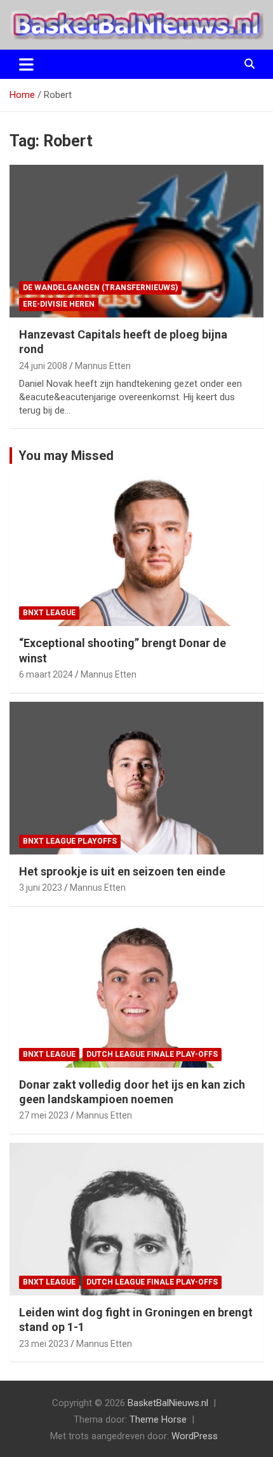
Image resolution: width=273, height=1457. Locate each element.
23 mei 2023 (44, 1344)
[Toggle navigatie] (26, 64)
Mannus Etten (103, 366)
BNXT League (49, 612)
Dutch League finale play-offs (152, 1054)
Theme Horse (158, 1419)
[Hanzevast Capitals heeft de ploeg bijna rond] (136, 240)
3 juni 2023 (40, 887)
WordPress (194, 1436)
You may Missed (66, 455)
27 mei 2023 (44, 1115)
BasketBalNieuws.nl (168, 1403)
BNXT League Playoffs (70, 841)
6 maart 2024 (46, 674)
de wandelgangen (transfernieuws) (100, 287)
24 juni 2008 (43, 366)
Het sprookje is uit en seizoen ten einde (122, 871)
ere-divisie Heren (59, 304)
